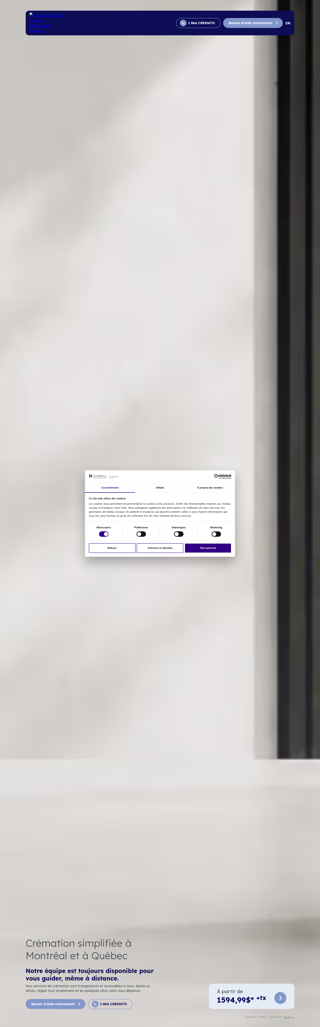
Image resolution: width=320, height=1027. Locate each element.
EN (288, 23)
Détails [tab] (160, 487)
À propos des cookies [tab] (210, 487)
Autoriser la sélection (160, 547)
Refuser (112, 547)
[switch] (141, 534)
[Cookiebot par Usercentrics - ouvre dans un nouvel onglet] (216, 476)
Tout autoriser (208, 547)
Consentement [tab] (109, 487)
